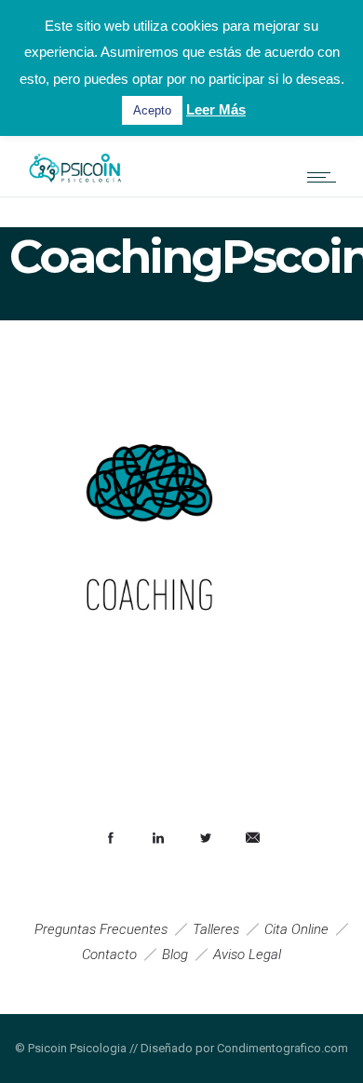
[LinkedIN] (157, 838)
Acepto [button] (152, 110)
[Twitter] (205, 838)
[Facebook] (110, 838)
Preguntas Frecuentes (101, 929)
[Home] (74, 187)
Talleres (216, 929)
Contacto (109, 954)
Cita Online (296, 929)
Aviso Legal (247, 954)
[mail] (252, 838)
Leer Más (216, 109)
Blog (175, 954)
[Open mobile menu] (325, 177)
